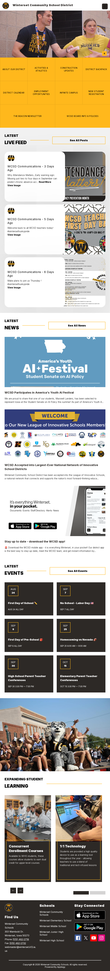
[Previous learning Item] (13, 890)
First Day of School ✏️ (22, 603)
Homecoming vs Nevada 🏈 (78, 639)
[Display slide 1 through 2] (81, 893)
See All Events (77, 570)
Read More (45, 182)
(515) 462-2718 (21, 939)
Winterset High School (52, 940)
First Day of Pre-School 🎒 (25, 639)
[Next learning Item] (20, 890)
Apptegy (61, 967)
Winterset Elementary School (55, 920)
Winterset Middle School (53, 926)
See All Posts (79, 140)
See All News (77, 325)
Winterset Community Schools (51, 913)
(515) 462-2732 (17, 943)
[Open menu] (105, 6)
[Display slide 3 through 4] (97, 893)
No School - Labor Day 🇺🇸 (77, 603)
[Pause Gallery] (104, 53)
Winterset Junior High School (51, 933)
